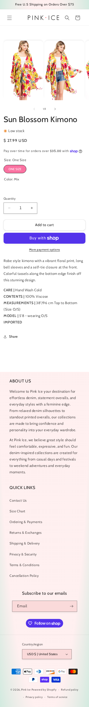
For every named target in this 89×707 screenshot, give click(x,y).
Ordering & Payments (25, 522)
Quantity (10, 198)
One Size (15, 169)
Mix (8, 188)
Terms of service (57, 697)
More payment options (44, 249)
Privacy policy (34, 697)
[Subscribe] (71, 606)
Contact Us (18, 500)
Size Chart (17, 511)
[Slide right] (55, 109)
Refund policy (70, 689)
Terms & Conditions (24, 565)
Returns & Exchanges (25, 532)
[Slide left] (34, 109)
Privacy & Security (23, 554)
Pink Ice (26, 689)
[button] (9, 18)
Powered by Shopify (44, 689)
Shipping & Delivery (24, 543)
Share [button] (13, 336)
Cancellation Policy (24, 576)
